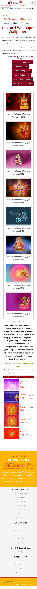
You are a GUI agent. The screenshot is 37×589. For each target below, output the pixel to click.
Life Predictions (20, 497)
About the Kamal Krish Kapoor (20, 527)
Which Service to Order (20, 531)
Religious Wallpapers (22, 62)
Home (4, 15)
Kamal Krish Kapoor (20, 561)
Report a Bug (20, 543)
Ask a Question (20, 501)
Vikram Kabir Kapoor (20, 565)
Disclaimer (25, 585)
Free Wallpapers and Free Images (18, 19)
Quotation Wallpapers (22, 83)
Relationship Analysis (20, 506)
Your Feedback (20, 573)
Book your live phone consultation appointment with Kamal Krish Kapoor (18, 466)
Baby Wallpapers (20, 66)
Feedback (20, 539)
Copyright (6, 585)
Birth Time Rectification (20, 493)
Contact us (20, 535)
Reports (20, 514)
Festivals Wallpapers (22, 79)
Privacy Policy (15, 585)
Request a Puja (20, 518)
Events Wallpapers (21, 75)
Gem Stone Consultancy (20, 510)
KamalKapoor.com (24, 582)
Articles (20, 569)
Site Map (20, 552)
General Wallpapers (21, 71)
